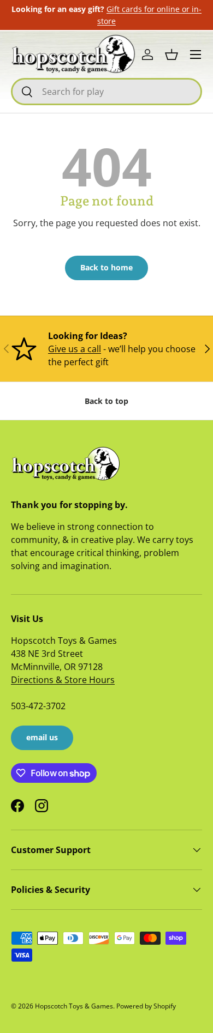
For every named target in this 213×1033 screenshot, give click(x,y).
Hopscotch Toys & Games (74, 1006)
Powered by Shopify (146, 1006)
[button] (171, 55)
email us (42, 737)
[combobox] (106, 91)
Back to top (106, 401)
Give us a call (74, 349)
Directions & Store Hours (63, 680)
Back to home (106, 267)
